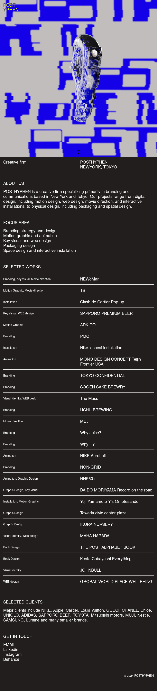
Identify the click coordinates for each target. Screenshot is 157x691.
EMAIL (9, 644)
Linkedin (10, 649)
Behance (11, 659)
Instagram (12, 654)
